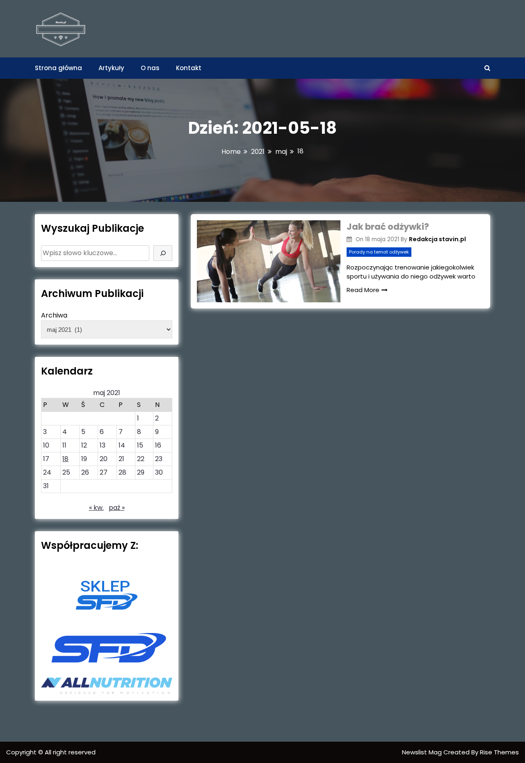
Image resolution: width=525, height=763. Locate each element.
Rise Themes (499, 752)
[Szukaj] (162, 253)
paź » (117, 507)
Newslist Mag (422, 752)
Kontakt (188, 68)
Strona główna (58, 68)
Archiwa (54, 315)
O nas (150, 68)
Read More (363, 290)
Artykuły (111, 68)
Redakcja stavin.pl (437, 239)
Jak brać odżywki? (388, 227)
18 (65, 459)
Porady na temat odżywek (379, 252)
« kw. (96, 507)
